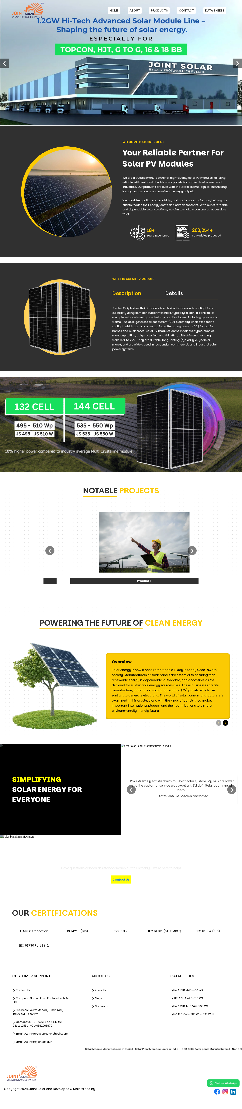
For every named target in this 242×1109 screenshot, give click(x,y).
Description (126, 293)
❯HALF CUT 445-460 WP (187, 990)
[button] (225, 723)
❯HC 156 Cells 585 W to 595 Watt (192, 1014)
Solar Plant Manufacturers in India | (105, 1049)
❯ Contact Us (22, 990)
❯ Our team (100, 1006)
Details (174, 293)
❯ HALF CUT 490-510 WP (187, 998)
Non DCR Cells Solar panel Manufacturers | (206, 1049)
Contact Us (121, 879)
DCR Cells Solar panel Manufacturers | (154, 1049)
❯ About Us (99, 990)
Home (114, 10)
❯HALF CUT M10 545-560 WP (189, 1006)
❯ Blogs (97, 998)
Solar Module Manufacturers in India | (57, 1049)
